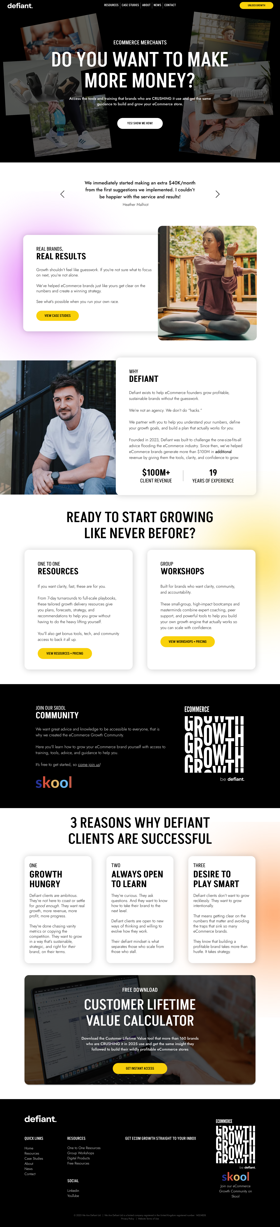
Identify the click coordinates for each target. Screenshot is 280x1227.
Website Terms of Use (148, 1218)
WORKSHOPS (182, 572)
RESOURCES (58, 572)
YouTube (73, 1195)
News (28, 1168)
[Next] (217, 194)
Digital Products (78, 1158)
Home (28, 1148)
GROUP (166, 564)
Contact (29, 1173)
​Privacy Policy (128, 1218)
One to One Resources (84, 1147)
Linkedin (73, 1190)
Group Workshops (80, 1153)
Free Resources (78, 1163)
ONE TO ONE (49, 564)
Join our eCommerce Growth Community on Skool (235, 1191)
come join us (89, 764)
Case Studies (33, 1158)
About (28, 1163)
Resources (31, 1153)
